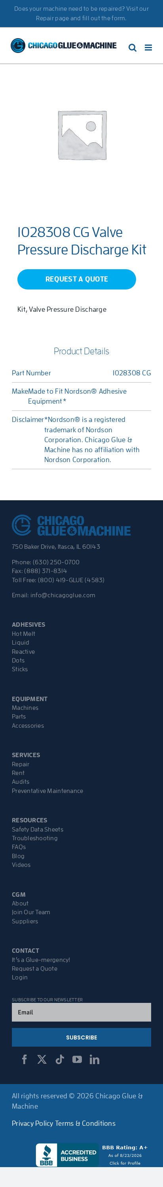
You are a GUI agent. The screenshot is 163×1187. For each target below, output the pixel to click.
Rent (18, 773)
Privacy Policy (32, 1123)
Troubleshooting (35, 838)
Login (20, 977)
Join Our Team (31, 912)
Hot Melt (23, 634)
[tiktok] (59, 1059)
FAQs (19, 847)
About (20, 903)
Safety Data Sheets (37, 829)
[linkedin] (94, 1059)
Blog (18, 856)
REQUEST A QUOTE (76, 279)
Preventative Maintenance (47, 791)
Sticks (20, 669)
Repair (21, 764)
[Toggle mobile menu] (149, 47)
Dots (18, 660)
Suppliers (25, 921)
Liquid (21, 642)
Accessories (28, 726)
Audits (21, 782)
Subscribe (81, 1037)
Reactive (23, 652)
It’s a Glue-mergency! (41, 960)
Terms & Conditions (85, 1123)
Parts (19, 716)
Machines (25, 708)
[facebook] (24, 1059)
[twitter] (42, 1059)
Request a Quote (34, 969)
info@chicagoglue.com (62, 595)
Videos (21, 865)
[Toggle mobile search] (132, 47)
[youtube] (77, 1059)
